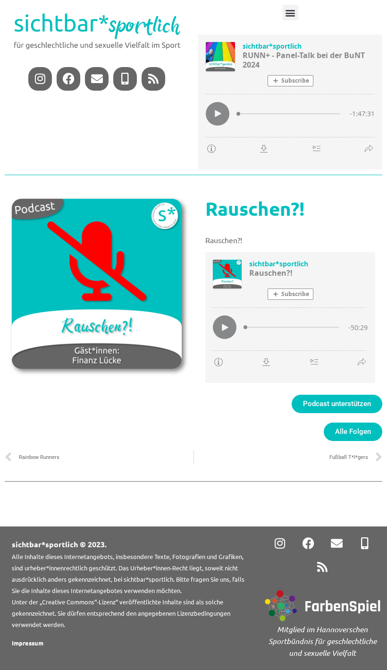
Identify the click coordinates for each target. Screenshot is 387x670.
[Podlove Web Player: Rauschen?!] (290, 317)
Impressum (27, 643)
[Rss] (153, 79)
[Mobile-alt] (125, 79)
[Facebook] (68, 79)
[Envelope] (97, 79)
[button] (290, 12)
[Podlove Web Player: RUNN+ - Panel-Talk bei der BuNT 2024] (290, 102)
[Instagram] (40, 79)
